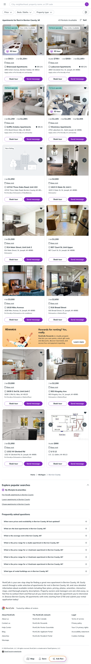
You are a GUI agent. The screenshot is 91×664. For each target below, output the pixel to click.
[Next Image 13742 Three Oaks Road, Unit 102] (40, 160)
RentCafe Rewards (40, 623)
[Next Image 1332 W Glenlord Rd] (40, 425)
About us (5, 619)
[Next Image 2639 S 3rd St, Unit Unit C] (40, 364)
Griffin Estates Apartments (19, 127)
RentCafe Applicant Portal (42, 632)
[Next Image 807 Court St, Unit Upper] (84, 220)
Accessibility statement (80, 632)
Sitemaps (5, 640)
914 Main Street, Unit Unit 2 (19, 247)
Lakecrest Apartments (61, 67)
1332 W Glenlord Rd (16, 451)
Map (32, 658)
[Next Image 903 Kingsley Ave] (84, 364)
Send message (33, 79)
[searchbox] (49, 4)
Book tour (13, 79)
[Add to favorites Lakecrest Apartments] (85, 28)
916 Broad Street (58, 307)
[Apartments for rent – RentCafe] (8, 608)
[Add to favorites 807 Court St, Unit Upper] (85, 208)
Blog (3, 632)
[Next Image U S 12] (84, 425)
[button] (23, 40)
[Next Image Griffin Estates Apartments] (40, 100)
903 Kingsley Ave (59, 391)
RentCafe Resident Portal (42, 636)
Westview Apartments (61, 127)
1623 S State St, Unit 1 (61, 187)
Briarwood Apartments (17, 67)
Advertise (5, 636)
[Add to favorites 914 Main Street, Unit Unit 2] (41, 208)
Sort (85, 20)
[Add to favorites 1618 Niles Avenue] (41, 268)
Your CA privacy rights (80, 627)
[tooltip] (9, 62)
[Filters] (86, 12)
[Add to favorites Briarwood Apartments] (41, 28)
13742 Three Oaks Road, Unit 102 (22, 187)
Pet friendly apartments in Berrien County (18, 495)
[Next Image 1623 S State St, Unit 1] (84, 160)
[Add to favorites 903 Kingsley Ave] (85, 352)
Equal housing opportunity (12, 651)
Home (32, 475)
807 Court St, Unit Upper (62, 247)
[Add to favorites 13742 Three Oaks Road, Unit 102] (41, 148)
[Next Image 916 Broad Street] (84, 281)
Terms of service (78, 619)
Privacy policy (77, 623)
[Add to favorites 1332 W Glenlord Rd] (41, 412)
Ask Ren (60, 658)
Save (44, 658)
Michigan (42, 475)
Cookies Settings (78, 636)
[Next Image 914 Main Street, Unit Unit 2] (40, 220)
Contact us (6, 623)
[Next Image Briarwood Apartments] (40, 40)
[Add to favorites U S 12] (85, 412)
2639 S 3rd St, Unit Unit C (18, 391)
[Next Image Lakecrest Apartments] (84, 40)
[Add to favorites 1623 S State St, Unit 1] (85, 148)
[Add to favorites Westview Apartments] (85, 88)
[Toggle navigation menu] (5, 4)
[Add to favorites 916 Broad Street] (85, 268)
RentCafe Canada (39, 619)
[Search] (87, 4)
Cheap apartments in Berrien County (16, 504)
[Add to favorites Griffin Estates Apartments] (41, 88)
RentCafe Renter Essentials (43, 627)
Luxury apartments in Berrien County (16, 499)
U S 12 (54, 451)
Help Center (6, 627)
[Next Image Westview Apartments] (84, 100)
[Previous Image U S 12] (50, 425)
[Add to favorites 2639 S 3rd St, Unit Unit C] (41, 352)
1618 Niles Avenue (15, 307)
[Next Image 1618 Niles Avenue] (40, 281)
